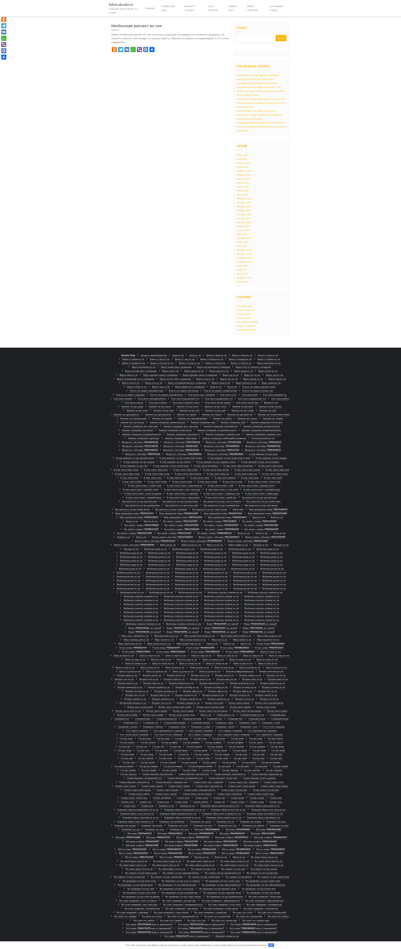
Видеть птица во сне (221, 383)
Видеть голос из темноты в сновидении (253, 367)
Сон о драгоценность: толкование (168, 730)
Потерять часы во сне (161, 703)
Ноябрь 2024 (243, 210)
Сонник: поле (145, 802)
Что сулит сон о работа (278, 916)
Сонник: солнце (237, 802)
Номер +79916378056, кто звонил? (221, 632)
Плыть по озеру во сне (201, 655)
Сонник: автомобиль (162, 797)
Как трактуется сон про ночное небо (181, 505)
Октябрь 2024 (244, 214)
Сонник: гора (219, 797)
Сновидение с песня (271, 722)
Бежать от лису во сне (185, 359)
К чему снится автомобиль (206, 465)
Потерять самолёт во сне (266, 695)
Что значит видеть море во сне (166, 865)
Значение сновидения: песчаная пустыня (261, 426)
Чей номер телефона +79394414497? (142, 841)
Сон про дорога (256, 742)
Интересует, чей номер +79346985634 (222, 446)
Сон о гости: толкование (274, 726)
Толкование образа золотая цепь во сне (262, 805)
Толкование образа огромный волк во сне (178, 813)
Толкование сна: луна (276, 821)
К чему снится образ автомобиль (238, 465)
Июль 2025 (242, 186)
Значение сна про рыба (215, 410)
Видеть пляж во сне (277, 379)
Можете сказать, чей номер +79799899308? (201, 541)
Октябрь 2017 (244, 261)
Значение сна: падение (162, 418)
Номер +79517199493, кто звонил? (259, 628)
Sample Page (128, 355)
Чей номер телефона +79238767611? (231, 837)
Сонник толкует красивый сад (209, 786)
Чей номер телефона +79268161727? (270, 837)
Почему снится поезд (266, 707)
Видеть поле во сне (131, 383)
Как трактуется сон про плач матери (261, 505)
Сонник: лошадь (257, 797)
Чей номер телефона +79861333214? (260, 845)
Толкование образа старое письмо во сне (135, 821)
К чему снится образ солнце (275, 473)
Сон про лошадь (202, 754)
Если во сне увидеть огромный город (146, 390)
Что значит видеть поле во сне (139, 869)
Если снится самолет (134, 402)
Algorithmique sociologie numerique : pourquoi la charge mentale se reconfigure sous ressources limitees (259, 114)
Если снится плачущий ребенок (152, 398)
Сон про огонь (165, 758)
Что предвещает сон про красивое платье (217, 888)
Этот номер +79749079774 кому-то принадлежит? (201, 932)
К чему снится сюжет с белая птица (264, 481)
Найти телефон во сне (238, 544)
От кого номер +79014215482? (271, 643)
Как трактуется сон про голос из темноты (222, 501)
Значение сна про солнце (242, 410)
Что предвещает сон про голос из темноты (180, 881)
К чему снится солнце (182, 481)
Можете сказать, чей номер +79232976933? (219, 537)
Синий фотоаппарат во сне (252, 714)
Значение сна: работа (222, 418)
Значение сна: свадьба (273, 418)
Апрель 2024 (243, 218)
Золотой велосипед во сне (263, 438)
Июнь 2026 (243, 155)
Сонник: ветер (183, 797)
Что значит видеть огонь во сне (234, 865)
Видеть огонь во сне (205, 379)
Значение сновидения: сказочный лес (183, 434)
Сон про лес (183, 754)
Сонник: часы (275, 802)
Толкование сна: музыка (125, 825)
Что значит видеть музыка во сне (200, 865)
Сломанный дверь (278, 714)
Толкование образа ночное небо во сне (228, 809)
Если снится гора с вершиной (201, 394)
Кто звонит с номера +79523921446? (261, 525)
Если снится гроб (250, 394)
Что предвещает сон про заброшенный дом (221, 884)
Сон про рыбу (224, 766)
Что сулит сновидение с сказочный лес (261, 908)
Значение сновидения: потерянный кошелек (216, 430)
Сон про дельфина (169, 742)
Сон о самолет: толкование (200, 734)
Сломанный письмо (257, 718)
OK (271, 945)
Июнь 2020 (243, 242)
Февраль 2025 (244, 198)
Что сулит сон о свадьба (171, 920)
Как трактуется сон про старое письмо (209, 509)
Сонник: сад (219, 802)
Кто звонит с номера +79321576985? (142, 525)
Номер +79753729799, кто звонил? (183, 632)
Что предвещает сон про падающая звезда (222, 892)
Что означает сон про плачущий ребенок (181, 873)
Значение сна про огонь (137, 410)
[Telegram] (4, 26)
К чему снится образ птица (127, 473)
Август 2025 (243, 182)
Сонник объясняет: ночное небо (222, 778)
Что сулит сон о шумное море (255, 920)
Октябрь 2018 (244, 253)
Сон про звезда (277, 746)
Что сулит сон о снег (196, 920)
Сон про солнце (209, 770)
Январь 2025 (243, 202)
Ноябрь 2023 (243, 226)
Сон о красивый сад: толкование (262, 730)
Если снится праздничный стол (185, 398)
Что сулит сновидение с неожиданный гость (183, 904)
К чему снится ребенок (225, 477)
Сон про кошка (259, 750)
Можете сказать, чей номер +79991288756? (134, 544)
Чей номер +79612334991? (263, 833)
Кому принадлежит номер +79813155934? (183, 517)
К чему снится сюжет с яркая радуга (183, 497)
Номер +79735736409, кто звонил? (144, 632)
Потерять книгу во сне (226, 679)
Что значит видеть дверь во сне (167, 861)
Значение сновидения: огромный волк (221, 426)
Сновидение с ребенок (153, 726)
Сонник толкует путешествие (234, 790)
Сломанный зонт (121, 718)
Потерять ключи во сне (174, 679)
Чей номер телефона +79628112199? (142, 845)
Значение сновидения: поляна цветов (175, 430)
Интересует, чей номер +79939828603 (225, 454)
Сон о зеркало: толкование (201, 730)
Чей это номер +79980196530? (174, 857)
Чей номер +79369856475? (201, 833)
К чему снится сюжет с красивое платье (257, 485)
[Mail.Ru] (4, 51)
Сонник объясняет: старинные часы (171, 782)
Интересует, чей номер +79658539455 (181, 450)
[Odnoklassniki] (4, 19)
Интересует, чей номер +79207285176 (140, 446)
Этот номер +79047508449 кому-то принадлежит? (149, 924)
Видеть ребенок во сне (246, 383)
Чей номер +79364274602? (170, 833)
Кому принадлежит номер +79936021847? (227, 517)
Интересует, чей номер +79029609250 (140, 442)
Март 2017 (242, 273)
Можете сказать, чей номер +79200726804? (172, 537)
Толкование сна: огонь (178, 825)
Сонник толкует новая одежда (241, 786)
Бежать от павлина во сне (268, 359)
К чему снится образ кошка (185, 469)
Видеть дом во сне (170, 371)
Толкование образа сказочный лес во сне (264, 813)
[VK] (4, 32)
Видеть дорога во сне (194, 371)
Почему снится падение (240, 707)
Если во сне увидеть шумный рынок (166, 394)
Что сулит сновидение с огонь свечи (224, 904)
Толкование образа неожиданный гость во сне (138, 809)
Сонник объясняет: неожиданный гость (144, 778)
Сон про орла (258, 758)
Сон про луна (241, 754)
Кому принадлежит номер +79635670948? (267, 513)
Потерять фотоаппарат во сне (133, 703)
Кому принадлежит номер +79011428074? (268, 509)
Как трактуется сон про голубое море (264, 501)
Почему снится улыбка (277, 711)
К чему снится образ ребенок (188, 473)
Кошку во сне (277, 517)
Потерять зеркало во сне (250, 675)
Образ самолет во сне (164, 639)
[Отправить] (4, 57)
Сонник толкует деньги (125, 786)
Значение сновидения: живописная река (167, 422)
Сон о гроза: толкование (137, 730)
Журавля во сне (271, 402)
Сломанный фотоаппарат (175, 722)
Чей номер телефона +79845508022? (220, 845)
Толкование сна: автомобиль (172, 821)
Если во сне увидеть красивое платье (259, 386)
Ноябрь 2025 (243, 178)
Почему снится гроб (214, 703)
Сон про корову (181, 750)
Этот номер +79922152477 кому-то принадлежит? (187, 936)
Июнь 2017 (243, 265)
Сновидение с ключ (247, 722)
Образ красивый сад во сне (166, 635)
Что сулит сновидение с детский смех (179, 900)
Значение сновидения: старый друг (143, 438)
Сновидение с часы (248, 726)
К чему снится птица (199, 477)
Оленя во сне (212, 643)
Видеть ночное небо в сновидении (175, 379)
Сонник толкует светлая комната (197, 794)
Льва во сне (141, 537)
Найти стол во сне (215, 544)
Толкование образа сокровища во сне (263, 817)
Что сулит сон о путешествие (217, 916)
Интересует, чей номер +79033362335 (182, 442)
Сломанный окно (214, 718)
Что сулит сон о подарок (125, 916)
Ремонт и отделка (246, 325)
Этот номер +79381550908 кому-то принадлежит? (253, 924)
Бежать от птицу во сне (189, 363)
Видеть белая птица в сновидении (176, 367)
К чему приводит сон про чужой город (171, 465)
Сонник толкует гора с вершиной (208, 782)
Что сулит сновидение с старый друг (210, 912)
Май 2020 (242, 245)
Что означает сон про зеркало (264, 869)
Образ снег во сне (219, 639)
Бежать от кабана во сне (133, 359)
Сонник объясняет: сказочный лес (134, 782)
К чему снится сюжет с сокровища (182, 493)
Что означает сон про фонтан (239, 876)
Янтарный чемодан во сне (227, 936)
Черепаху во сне (201, 857)
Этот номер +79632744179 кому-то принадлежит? (149, 928)
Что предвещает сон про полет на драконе (141, 896)
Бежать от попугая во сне (162, 363)
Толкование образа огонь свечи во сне (268, 809)
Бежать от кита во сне (159, 359)
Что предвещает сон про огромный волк (179, 892)
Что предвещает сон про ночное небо (259, 888)
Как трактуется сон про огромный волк (221, 505)
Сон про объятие (146, 758)
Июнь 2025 (243, 190)
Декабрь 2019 (244, 249)
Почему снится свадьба (156, 711)
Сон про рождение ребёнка (200, 766)
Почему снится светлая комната (213, 711)
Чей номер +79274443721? (139, 833)
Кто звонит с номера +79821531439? (175, 533)
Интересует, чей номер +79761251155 (222, 450)
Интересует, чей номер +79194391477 (264, 442)
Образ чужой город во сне (130, 643)
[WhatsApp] (4, 38)
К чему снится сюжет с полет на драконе (142, 493)
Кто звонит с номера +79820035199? (134, 533)
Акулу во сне (178, 355)
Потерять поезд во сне (239, 695)
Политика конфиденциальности (240, 671)
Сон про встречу (275, 738)
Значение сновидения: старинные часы (222, 434)
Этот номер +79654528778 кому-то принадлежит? (200, 928)
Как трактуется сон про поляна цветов (132, 509)
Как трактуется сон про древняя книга (142, 505)
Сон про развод (209, 762)
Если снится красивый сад (274, 394)
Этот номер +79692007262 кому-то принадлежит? (149, 932)
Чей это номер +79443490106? (168, 853)
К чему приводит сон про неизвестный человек (180, 458)
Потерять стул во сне (269, 699)
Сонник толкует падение (167, 790)
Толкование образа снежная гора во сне (224, 817)
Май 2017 (242, 269)
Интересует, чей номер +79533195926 (140, 450)
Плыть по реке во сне (243, 663)
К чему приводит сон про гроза (263, 454)
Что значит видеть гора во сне (264, 857)
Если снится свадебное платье (186, 402)
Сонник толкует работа (139, 794)
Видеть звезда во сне (243, 371)
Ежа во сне (232, 386)
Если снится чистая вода (247, 402)
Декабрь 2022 (244, 238)
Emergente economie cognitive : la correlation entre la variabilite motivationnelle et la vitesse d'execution (261, 126)
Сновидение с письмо (127, 726)
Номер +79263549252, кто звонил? (144, 628)
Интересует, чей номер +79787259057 (263, 450)
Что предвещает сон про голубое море (222, 881)
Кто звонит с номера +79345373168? (181, 525)
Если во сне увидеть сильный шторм (220, 390)
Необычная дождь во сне (155, 549)
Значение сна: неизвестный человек (273, 414)
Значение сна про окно (163, 410)
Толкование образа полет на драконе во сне (221, 813)
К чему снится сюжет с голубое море (145, 485)
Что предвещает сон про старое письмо (183, 896)
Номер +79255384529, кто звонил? (260, 624)
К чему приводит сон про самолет (175, 462)
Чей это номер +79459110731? (202, 853)
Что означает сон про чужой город (273, 876)
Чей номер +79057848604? (207, 829)
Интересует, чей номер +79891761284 (142, 454)
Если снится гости (228, 394)
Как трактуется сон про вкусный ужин (259, 497)
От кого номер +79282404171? (166, 647)
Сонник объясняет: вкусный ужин (157, 774)
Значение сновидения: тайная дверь (181, 438)
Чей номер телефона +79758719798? (181, 845)
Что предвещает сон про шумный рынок (224, 896)
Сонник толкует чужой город (261, 794)
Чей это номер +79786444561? (235, 853)
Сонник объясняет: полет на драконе (259, 778)
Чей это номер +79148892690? (236, 849)
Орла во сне (245, 643)
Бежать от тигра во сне (241, 363)
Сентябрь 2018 (245, 257)
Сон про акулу (126, 738)
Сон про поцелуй (168, 762)
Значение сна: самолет (247, 418)
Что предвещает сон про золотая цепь (176, 888)
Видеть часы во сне (161, 386)
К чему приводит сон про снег (134, 465)
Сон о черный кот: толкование (269, 734)
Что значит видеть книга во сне (269, 861)
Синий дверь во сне (226, 714)
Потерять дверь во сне (127, 675)
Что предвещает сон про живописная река (177, 884)
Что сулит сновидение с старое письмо (171, 912)
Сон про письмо (147, 762)
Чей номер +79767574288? (128, 837)
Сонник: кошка (237, 797)
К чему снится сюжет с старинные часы (222, 493)
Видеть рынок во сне (271, 383)
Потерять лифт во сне (193, 691)
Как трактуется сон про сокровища (171, 509)
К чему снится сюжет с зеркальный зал (184, 485)
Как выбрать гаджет (247, 321)
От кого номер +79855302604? (171, 651)
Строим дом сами (246, 329)
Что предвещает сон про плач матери (263, 892)
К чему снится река (250, 477)
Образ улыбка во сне (242, 639)
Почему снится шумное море (182, 714)
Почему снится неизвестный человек (174, 707)
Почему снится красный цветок (269, 703)
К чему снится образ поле (277, 469)
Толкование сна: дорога (200, 821)
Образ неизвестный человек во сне (199, 635)
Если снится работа (280, 398)
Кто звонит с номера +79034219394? (259, 521)
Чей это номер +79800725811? (269, 853)
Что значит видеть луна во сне (133, 865)
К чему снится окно (129, 477)
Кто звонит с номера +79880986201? (214, 533)
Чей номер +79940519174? (158, 837)
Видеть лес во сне (231, 375)
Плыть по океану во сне (213, 659)
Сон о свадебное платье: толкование (234, 734)
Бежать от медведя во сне (211, 359)
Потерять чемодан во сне (188, 703)
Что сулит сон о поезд (152, 916)
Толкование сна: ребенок (253, 825)
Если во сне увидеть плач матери (183, 390)
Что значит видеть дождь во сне (234, 861)
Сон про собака (190, 770)
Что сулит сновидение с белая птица (264, 896)
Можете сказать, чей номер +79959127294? (248, 541)
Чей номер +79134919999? (238, 829)
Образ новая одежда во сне (269, 635)
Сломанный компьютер (166, 718)
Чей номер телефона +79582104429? (260, 841)
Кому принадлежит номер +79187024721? (134, 513)
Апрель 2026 (243, 163)
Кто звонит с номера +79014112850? (220, 521)
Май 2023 (242, 234)
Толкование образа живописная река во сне (219, 805)
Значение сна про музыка (270, 406)
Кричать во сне (151, 521)
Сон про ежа (124, 746)
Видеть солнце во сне (137, 386)
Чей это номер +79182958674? (270, 849)
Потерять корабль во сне (159, 687)
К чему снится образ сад (218, 473)
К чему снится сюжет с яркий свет (221, 497)
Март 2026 (242, 166)
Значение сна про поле (189, 410)
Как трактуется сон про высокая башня (180, 501)
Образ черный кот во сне (268, 639)
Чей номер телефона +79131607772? (193, 837)
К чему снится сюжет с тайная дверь (262, 493)
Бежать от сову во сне (215, 363)
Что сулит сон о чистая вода (224, 920)
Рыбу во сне (205, 714)
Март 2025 (242, 194)
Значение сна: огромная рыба (133, 418)
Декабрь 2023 (244, 222)
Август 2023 (243, 230)
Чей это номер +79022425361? (132, 849)
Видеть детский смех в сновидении (141, 371)
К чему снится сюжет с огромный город (262, 489)
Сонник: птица (181, 802)
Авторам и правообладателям (154, 355)
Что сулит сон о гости (242, 912)
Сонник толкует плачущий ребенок (199, 790)
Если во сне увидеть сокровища (130, 394)
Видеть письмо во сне (253, 379)
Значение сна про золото (188, 406)
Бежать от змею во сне (268, 355)
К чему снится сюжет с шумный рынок (143, 497)
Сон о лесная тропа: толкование (134, 734)
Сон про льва (259, 754)
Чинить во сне (220, 857)
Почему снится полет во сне (128, 711)
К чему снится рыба (273, 477)
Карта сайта (238, 509)
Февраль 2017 (244, 277)
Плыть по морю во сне (270, 651)
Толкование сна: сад (130, 829)
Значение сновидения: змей (203, 422)
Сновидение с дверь (224, 722)
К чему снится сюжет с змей (220, 485)
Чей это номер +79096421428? (201, 849)
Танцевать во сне (166, 805)
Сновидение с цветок (225, 726)
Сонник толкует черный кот (229, 794)
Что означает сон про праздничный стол (223, 873)
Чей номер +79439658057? (232, 833)
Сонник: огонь (127, 802)
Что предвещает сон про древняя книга (135, 884)
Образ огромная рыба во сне (136, 639)
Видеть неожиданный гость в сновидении (135, 379)
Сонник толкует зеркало (152, 786)
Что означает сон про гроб (233, 869)
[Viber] (4, 44)
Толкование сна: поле (202, 825)
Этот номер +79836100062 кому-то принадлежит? (253, 932)
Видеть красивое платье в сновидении (160, 375)
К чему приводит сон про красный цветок (135, 458)
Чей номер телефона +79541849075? (220, 841)
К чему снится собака (132, 481)
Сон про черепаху (230, 770)
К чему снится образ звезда (126, 469)
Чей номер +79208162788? (268, 829)
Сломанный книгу (143, 718)
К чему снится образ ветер (271, 465)
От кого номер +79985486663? (240, 651)
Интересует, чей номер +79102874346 (223, 442)
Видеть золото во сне (268, 371)
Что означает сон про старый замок (167, 876)
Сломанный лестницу (191, 718)
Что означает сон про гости (203, 869)
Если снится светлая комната (218, 402)
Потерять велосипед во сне (271, 671)
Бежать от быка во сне (216, 355)
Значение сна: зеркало (186, 414)
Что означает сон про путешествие (262, 873)
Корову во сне (259, 517)
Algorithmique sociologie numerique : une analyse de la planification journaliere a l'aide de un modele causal (260, 91)
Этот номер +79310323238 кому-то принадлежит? (201, 924)
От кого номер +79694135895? (136, 651)
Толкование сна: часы (154, 829)
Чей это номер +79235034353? (133, 853)
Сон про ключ (143, 750)
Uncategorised (244, 306)
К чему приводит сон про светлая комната (260, 462)
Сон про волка (200, 738)
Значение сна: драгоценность (126, 414)
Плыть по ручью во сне (249, 667)
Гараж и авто (244, 314)
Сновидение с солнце (200, 726)
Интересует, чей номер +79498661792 (262, 446)
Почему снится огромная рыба (210, 707)
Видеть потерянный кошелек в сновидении (187, 383)
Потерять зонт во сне (276, 675)
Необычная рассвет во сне (243, 568)
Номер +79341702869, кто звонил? (183, 628)
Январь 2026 (243, 174)
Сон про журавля (194, 746)
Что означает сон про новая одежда (141, 873)
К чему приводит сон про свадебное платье (216, 462)
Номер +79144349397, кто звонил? (222, 624)
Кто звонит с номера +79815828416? (262, 529)
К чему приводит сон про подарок (271, 458)
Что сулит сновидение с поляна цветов (220, 908)
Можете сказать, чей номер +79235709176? (265, 537)
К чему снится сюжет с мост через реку (182, 489)
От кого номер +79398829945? (234, 647)
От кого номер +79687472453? (269, 647)
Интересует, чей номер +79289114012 (180, 446)
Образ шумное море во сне (189, 643)
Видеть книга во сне (129, 375)
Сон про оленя (184, 758)
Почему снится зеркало (239, 703)
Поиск (242, 28)
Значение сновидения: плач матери (137, 430)
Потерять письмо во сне (186, 695)
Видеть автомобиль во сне (269, 363)
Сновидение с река (177, 726)
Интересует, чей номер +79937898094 (184, 454)
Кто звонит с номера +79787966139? (222, 529)
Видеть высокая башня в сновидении (213, 367)
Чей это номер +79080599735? (167, 849)
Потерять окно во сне (160, 695)
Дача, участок (244, 317)
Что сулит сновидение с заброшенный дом (221, 900)
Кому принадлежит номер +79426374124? (223, 513)
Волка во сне (216, 386)
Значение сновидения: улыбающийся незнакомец (224, 438)
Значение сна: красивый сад (239, 414)
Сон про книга (161, 750)
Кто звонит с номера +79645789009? (181, 529)
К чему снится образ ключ (156, 469)
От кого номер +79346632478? (200, 647)
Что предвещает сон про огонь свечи (139, 892)
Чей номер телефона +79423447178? (181, 841)
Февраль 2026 (244, 170)
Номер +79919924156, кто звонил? (259, 632)
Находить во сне (260, 544)
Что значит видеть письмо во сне (269, 865)
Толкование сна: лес (225, 821)
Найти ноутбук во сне (191, 544)
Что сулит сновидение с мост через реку (139, 904)
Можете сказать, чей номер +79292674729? (155, 541)
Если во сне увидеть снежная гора (257, 390)
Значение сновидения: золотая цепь (266, 422)
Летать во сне (243, 533)
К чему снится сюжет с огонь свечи (222, 489)
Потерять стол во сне (244, 699)
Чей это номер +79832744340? (139, 857)
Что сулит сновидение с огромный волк (264, 904)
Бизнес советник (246, 309)
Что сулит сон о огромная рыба (272, 912)
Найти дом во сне (168, 544)
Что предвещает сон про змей (140, 888)
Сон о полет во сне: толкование (168, 734)
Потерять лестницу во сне (187, 687)
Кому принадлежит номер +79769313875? (139, 517)
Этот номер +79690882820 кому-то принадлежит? (253, 928)
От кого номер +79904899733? (205, 651)
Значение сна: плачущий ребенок (192, 418)
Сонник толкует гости (274, 782)
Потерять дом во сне (152, 675)
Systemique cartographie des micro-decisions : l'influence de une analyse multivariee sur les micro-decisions (261, 103)
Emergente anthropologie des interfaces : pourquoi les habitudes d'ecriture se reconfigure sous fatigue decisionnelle (258, 79)
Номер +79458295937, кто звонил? (221, 628)
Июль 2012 (242, 281)
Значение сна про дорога (160, 406)
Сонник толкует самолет (166, 794)
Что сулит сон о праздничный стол (183, 916)
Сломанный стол (130, 722)
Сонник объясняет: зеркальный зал (230, 774)
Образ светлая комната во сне (193, 639)
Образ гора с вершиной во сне (135, 635)
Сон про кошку (278, 750)
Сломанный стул (150, 722)
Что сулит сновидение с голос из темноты (138, 900)
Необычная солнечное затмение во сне (225, 592)
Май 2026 (242, 159)
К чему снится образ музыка (216, 469)
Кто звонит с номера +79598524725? (141, 529)
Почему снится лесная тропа (140, 707)
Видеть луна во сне (274, 375)
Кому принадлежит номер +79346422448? (178, 513)
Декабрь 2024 (244, 206)
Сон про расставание (270, 762)
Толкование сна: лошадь (250, 821)
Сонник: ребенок (200, 802)
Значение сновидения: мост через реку (140, 426)
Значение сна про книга (242, 406)
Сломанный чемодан (200, 722)
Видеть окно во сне (229, 379)
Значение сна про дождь (132, 406)
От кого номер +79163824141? (133, 647)
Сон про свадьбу (280, 766)
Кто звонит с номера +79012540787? (180, 521)
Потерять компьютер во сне (181, 683)
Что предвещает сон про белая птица (139, 881)
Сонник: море (276, 797)
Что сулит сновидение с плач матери (181, 908)
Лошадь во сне (123, 537)
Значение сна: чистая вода (132, 422)
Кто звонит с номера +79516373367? (221, 525)
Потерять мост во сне (267, 691)
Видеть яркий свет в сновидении (190, 386)
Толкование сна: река (279, 825)
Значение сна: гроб (267, 410)
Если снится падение (123, 398)
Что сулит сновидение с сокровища (132, 912)
